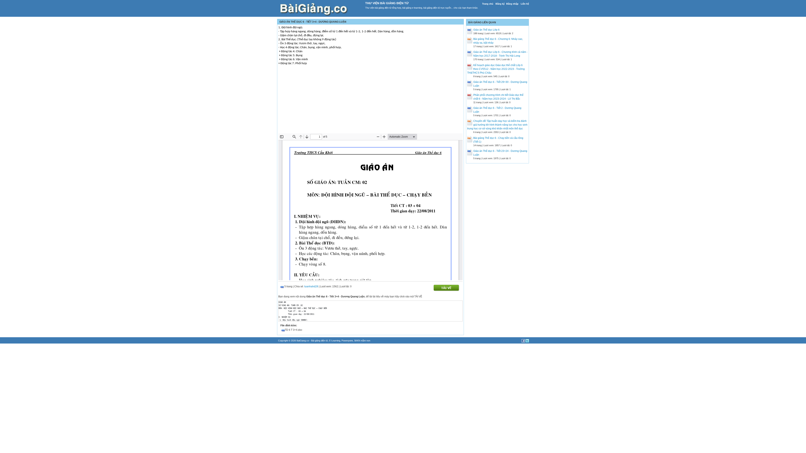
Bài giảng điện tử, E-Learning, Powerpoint (332, 340)
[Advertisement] (370, 102)
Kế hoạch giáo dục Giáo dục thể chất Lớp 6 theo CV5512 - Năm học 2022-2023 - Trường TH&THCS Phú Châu (496, 69)
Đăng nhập (512, 4)
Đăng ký (500, 4)
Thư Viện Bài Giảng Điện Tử (387, 3)
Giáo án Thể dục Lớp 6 (486, 29)
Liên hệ (525, 4)
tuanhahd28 (311, 286)
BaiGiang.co (303, 340)
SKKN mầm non (362, 340)
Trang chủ (487, 4)
